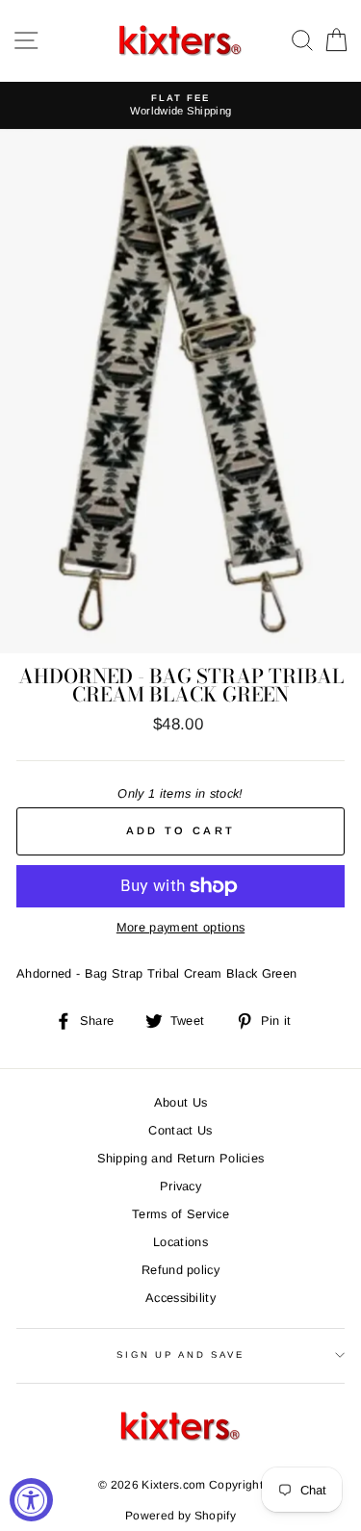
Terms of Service (180, 1214)
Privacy (180, 1186)
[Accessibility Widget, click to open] (31, 1499)
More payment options (180, 927)
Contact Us (180, 1130)
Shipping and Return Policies (181, 1158)
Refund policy (180, 1270)
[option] (180, 105)
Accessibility (180, 1297)
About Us (181, 1102)
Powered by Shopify (180, 1515)
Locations (180, 1242)
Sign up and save (180, 1354)
